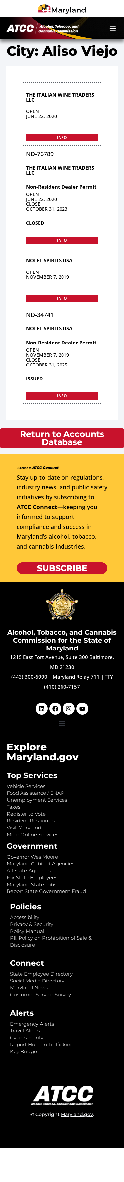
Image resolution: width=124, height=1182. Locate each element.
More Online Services (32, 834)
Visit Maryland (24, 827)
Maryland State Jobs (31, 884)
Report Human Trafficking (42, 1044)
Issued (34, 378)
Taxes (13, 807)
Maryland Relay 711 (77, 677)
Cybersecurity (26, 1037)
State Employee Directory (41, 974)
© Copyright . (62, 1114)
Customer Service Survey (40, 994)
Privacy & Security (31, 924)
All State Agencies (29, 870)
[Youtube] (82, 709)
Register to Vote (26, 814)
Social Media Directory (37, 981)
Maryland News (29, 987)
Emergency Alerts (32, 1024)
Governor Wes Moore (32, 857)
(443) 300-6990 (29, 677)
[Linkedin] (42, 709)
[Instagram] (69, 709)
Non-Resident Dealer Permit (61, 186)
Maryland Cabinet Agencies (40, 864)
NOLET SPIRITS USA (49, 260)
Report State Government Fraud (46, 891)
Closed (35, 223)
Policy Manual (27, 931)
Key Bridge (23, 1051)
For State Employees (32, 877)
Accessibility (24, 917)
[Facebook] (55, 709)
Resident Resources (31, 820)
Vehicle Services (26, 786)
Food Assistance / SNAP (35, 793)
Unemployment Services (37, 800)
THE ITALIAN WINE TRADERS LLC (60, 97)
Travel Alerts (25, 1031)
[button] (113, 28)
